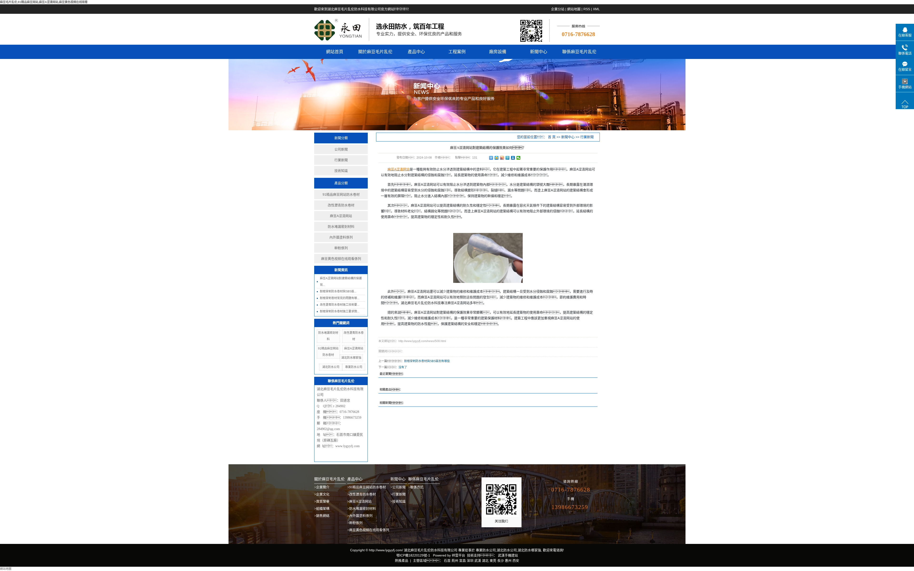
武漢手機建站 (507, 555)
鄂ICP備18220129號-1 (413, 555)
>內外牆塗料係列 (360, 516)
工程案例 (457, 51)
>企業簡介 (321, 487)
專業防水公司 (353, 367)
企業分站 (557, 9)
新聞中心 (538, 51)
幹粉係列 (341, 248)
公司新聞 (341, 149)
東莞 (493, 560)
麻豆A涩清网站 (341, 216)
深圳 (470, 560)
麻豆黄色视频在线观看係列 (341, 259)
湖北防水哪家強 (351, 357)
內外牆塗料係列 (341, 237)
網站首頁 (334, 51)
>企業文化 (321, 494)
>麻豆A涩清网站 (359, 501)
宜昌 (462, 560)
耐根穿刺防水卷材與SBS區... (338, 291)
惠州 (508, 560)
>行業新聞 (398, 494)
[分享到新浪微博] (502, 158)
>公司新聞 (398, 487)
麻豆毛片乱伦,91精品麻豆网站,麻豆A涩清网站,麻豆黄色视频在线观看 (44, 2)
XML (596, 9)
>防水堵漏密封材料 (361, 508)
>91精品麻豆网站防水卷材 (366, 487)
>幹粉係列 (355, 523)
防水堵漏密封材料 (341, 226)
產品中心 (416, 51)
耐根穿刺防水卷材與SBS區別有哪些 (427, 361)
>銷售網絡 (321, 516)
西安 (515, 560)
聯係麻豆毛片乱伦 (579, 51)
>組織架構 (321, 508)
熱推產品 (401, 560)
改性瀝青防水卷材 (341, 205)
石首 (447, 560)
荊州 (455, 560)
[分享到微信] (519, 158)
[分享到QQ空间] (497, 158)
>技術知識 (398, 501)
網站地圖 (574, 9)
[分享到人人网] (513, 158)
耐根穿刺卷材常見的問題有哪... (339, 298)
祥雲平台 (458, 555)
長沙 (500, 560)
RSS (586, 9)
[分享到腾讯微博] (508, 158)
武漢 (477, 560)
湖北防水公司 (330, 367)
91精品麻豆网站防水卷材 (341, 194)
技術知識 (341, 171)
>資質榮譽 (321, 501)
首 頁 (552, 137)
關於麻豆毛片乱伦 (375, 51)
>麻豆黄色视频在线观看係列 (368, 530)
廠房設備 (497, 51)
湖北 (485, 560)
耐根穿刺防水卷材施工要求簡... (339, 311)
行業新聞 (341, 160)
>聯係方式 (415, 487)
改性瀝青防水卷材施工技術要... (339, 304)
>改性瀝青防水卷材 (361, 494)
